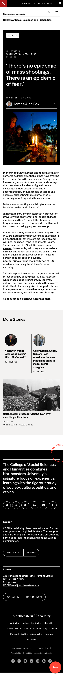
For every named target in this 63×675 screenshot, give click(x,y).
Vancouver (31, 639)
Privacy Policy (42, 648)
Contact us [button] (13, 597)
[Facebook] (13, 661)
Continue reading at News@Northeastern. (27, 299)
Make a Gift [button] (13, 552)
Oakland (53, 628)
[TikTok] (50, 661)
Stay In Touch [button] (34, 597)
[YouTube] (25, 661)
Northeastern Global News (21, 54)
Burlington (36, 623)
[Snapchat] (44, 661)
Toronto (49, 634)
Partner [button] (31, 552)
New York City (40, 628)
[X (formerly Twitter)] (19, 661)
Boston (25, 623)
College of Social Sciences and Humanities (27, 20)
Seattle (24, 634)
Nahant (27, 628)
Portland (14, 634)
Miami (18, 628)
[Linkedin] (31, 661)
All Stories (13, 51)
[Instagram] (37, 661)
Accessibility (16, 653)
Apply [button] (55, 667)
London (9, 628)
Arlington (14, 623)
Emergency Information (21, 648)
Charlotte (48, 623)
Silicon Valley (36, 634)
